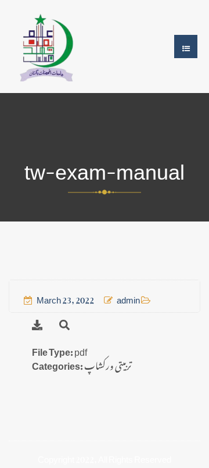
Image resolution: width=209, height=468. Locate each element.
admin (128, 298)
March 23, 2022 (65, 298)
